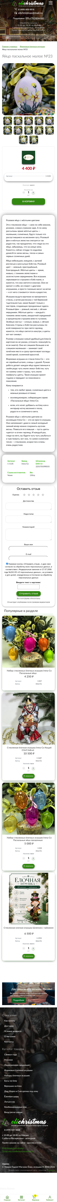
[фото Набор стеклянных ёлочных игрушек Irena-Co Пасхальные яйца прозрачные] (28, 809)
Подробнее (18, 1000)
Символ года (10, 1055)
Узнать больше (7, 1188)
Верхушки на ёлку (13, 1086)
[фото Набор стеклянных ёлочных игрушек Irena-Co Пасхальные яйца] (28, 642)
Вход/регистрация (13, 1112)
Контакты (9, 1042)
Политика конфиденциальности (17, 1151)
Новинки (8, 1060)
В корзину (28, 201)
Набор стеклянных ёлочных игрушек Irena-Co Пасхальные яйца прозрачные (29, 839)
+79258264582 (37, 18)
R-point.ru (51, 1170)
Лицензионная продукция (17, 1065)
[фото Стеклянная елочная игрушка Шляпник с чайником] (28, 899)
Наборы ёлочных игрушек (17, 1076)
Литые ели (9, 1102)
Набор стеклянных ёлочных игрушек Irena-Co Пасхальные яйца (29, 672)
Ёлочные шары (11, 1097)
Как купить (9, 1021)
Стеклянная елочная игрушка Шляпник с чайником (28, 928)
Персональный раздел (13, 1148)
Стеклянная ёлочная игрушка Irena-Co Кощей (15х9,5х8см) (29, 749)
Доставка (9, 1026)
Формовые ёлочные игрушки (18, 1070)
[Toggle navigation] (50, 3)
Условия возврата (12, 1031)
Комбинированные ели (15, 1107)
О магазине (9, 1036)
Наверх (5, 1164)
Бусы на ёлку (10, 1081)
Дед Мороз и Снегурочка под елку (21, 1091)
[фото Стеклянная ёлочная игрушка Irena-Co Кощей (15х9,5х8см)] (28, 719)
